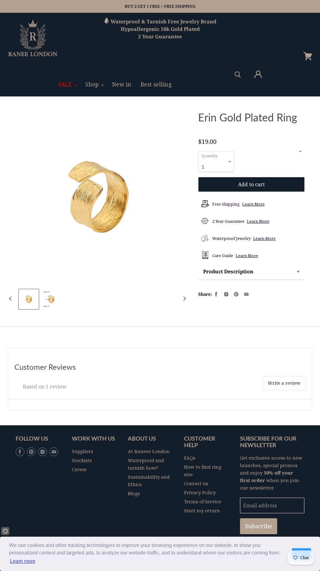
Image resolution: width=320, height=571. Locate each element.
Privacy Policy (200, 492)
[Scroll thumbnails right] (184, 298)
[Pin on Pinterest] (235, 293)
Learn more (22, 561)
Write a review (284, 383)
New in (121, 84)
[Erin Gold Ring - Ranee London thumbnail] (29, 299)
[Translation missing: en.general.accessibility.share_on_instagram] (225, 293)
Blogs (134, 493)
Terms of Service (202, 501)
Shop (92, 84)
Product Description (228, 271)
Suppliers (82, 451)
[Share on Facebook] (215, 293)
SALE (65, 84)
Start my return (202, 510)
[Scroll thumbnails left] (11, 298)
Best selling (156, 84)
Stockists (82, 460)
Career (79, 469)
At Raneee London (149, 451)
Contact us (196, 483)
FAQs (189, 458)
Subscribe (258, 526)
